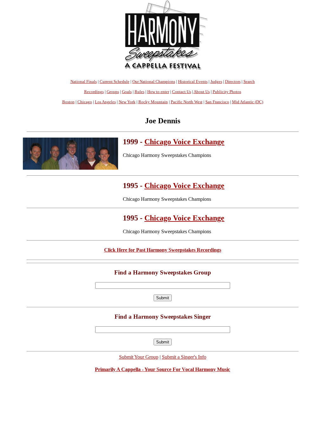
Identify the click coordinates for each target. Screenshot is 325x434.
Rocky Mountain (153, 101)
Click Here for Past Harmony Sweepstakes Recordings (162, 250)
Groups (113, 91)
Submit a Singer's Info (184, 357)
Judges (216, 81)
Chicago (84, 101)
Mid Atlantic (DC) (247, 101)
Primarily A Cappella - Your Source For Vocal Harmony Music (162, 369)
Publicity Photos (227, 91)
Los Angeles (105, 101)
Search (249, 81)
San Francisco (217, 101)
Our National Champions (153, 81)
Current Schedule (114, 81)
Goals (127, 91)
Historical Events (193, 81)
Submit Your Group (138, 357)
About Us (202, 91)
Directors (233, 81)
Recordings (94, 91)
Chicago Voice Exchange (184, 142)
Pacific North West (186, 101)
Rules (139, 91)
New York (127, 101)
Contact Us (181, 91)
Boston (68, 101)
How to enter (158, 91)
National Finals (83, 81)
